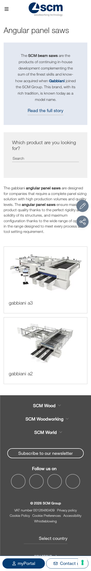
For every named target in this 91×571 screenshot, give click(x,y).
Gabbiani (57, 80)
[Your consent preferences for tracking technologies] (82, 562)
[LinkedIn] (54, 481)
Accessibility (72, 515)
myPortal (26, 563)
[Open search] (84, 9)
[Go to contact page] (82, 206)
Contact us (71, 563)
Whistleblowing (45, 521)
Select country (53, 538)
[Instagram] (73, 481)
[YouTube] (36, 481)
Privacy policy (67, 510)
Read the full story (45, 110)
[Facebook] (18, 481)
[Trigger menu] (6, 9)
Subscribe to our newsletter (45, 453)
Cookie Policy (20, 515)
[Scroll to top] (82, 541)
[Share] (82, 222)
